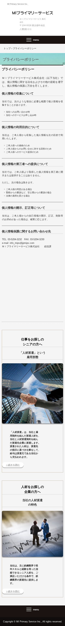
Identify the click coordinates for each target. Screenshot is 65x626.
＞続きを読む (13, 465)
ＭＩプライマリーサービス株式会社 (32, 13)
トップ (7, 48)
